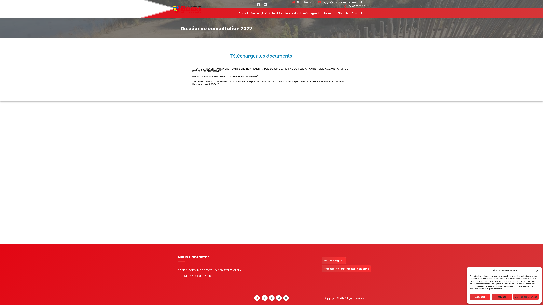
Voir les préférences (526, 296)
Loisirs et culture (295, 13)
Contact (356, 13)
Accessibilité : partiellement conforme (346, 268)
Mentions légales (334, 260)
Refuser (501, 296)
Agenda (315, 13)
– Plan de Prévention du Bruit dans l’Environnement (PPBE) (225, 76)
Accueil (243, 13)
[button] (537, 270)
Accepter (480, 296)
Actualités (275, 13)
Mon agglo (257, 13)
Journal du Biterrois (336, 13)
